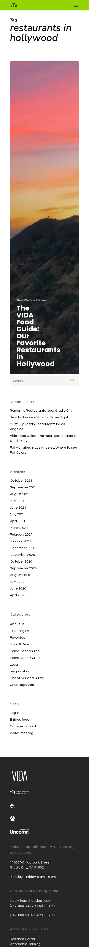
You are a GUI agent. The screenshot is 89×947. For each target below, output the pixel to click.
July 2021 (17, 501)
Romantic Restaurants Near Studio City (41, 410)
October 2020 (21, 561)
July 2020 (17, 581)
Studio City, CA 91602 (27, 867)
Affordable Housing (25, 944)
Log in (14, 713)
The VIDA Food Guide (31, 300)
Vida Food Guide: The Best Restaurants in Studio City (43, 438)
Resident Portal (22, 939)
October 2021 (21, 480)
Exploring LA (19, 631)
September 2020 (23, 568)
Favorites (17, 637)
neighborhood (21, 671)
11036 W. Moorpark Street (30, 862)
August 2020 (20, 575)
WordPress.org (21, 733)
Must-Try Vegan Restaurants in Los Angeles (37, 426)
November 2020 (22, 554)
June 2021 (18, 507)
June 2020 (18, 588)
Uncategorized (22, 684)
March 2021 (19, 527)
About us (17, 624)
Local (14, 664)
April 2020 (17, 595)
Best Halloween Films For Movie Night (39, 417)
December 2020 (22, 548)
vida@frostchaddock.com (30, 900)
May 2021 (17, 514)
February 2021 (21, 534)
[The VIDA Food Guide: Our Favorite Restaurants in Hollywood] (44, 217)
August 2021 (20, 494)
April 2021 (17, 521)
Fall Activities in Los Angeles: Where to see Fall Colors (43, 450)
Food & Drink (20, 644)
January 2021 (20, 541)
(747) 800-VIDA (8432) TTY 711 (33, 905)
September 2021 (23, 487)
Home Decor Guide (25, 651)
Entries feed (19, 719)
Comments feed (23, 726)
